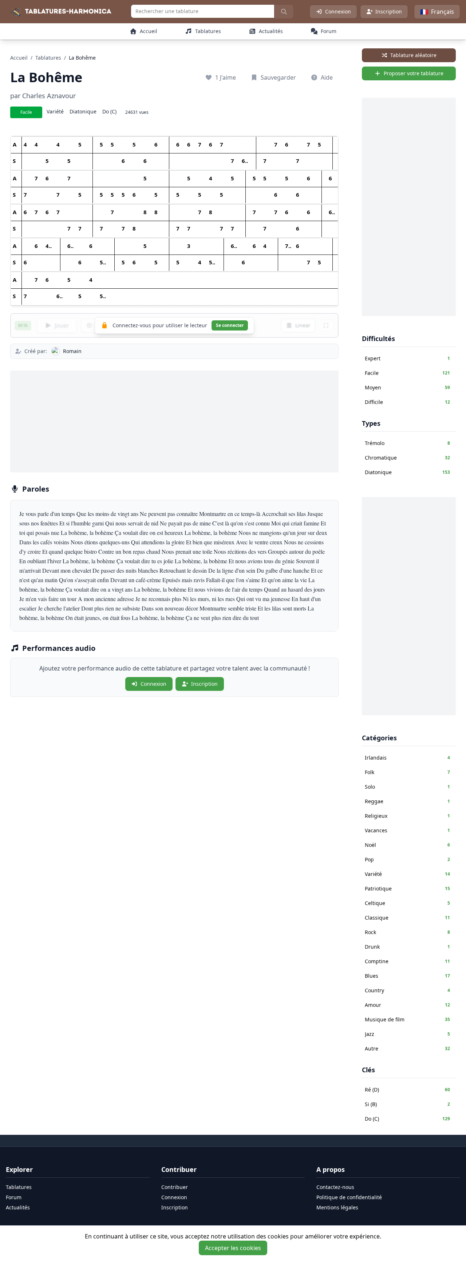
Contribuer (174, 1187)
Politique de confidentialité (349, 1197)
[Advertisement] (174, 421)
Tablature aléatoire (413, 55)
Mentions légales (337, 1207)
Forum (13, 1197)
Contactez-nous (335, 1187)
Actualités (18, 1207)
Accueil (19, 57)
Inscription (388, 11)
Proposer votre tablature (413, 73)
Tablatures (48, 57)
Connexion (338, 11)
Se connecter (230, 325)
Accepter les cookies (233, 1248)
